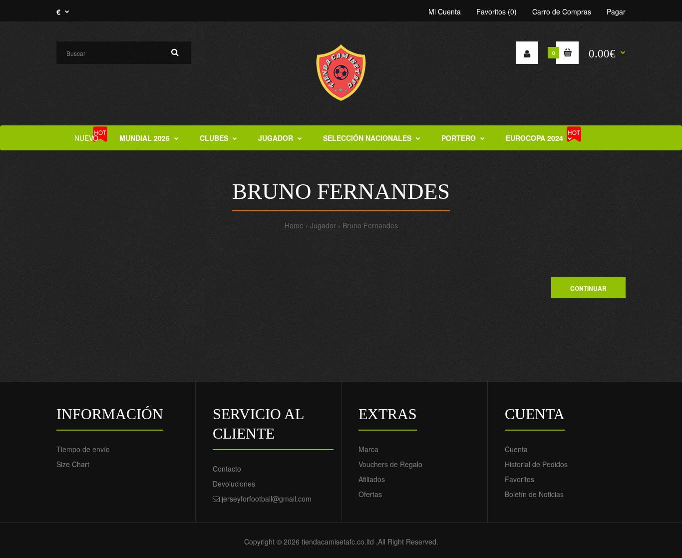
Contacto (227, 469)
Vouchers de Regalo (390, 464)
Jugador (323, 225)
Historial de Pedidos (536, 464)
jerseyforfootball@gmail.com (267, 499)
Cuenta (516, 449)
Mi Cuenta (444, 11)
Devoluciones (234, 484)
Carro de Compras (561, 11)
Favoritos (519, 479)
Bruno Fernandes (370, 225)
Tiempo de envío (83, 449)
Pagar (616, 11)
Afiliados (371, 479)
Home (294, 225)
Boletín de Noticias (534, 494)
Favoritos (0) (496, 11)
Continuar (588, 288)
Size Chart (72, 464)
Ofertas (370, 494)
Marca (368, 449)
